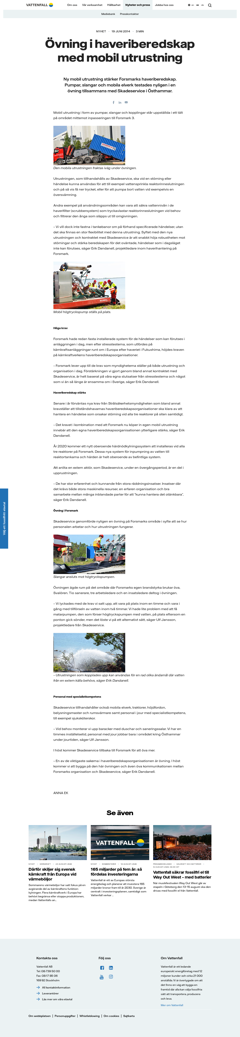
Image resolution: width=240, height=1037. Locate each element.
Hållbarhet (113, 5)
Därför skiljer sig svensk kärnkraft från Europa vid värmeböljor (52, 874)
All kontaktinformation (56, 987)
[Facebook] (113, 102)
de (202, 5)
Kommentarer (109, 864)
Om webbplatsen (40, 1016)
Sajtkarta (129, 1016)
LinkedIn (111, 967)
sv (197, 5)
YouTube (102, 976)
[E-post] (126, 102)
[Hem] (39, 5)
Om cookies (111, 1016)
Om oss (72, 5)
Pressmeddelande (162, 864)
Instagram (111, 976)
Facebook (102, 967)
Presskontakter (129, 14)
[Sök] (210, 5)
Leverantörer (50, 993)
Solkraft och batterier (188, 864)
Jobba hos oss (164, 5)
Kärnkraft (45, 864)
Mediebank (108, 14)
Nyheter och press (137, 5)
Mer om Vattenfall (172, 1005)
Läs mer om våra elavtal (57, 999)
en (193, 5)
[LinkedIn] (120, 102)
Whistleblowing (90, 1016)
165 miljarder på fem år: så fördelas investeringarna (116, 872)
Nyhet (101, 31)
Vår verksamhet (92, 5)
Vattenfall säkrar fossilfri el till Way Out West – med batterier (182, 874)
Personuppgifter (65, 1016)
